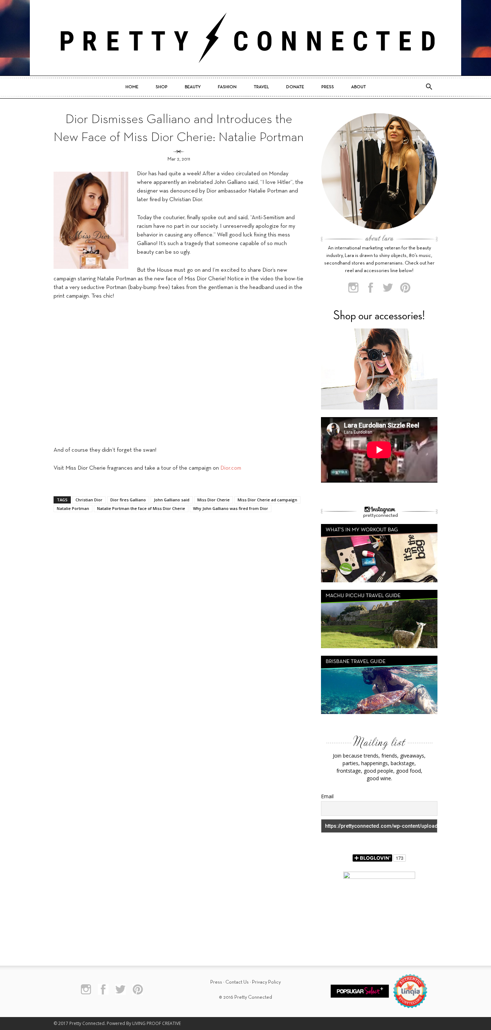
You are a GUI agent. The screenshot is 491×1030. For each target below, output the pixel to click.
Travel (261, 87)
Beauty (193, 87)
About (358, 87)
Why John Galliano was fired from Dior (230, 508)
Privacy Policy (266, 982)
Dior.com (230, 468)
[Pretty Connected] (245, 38)
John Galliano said (171, 499)
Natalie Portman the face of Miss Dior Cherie (141, 508)
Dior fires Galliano (128, 499)
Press (327, 87)
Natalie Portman (73, 508)
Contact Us (237, 982)
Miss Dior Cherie (213, 499)
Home (131, 87)
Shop (162, 87)
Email (327, 796)
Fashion (227, 87)
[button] (428, 87)
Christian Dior (88, 499)
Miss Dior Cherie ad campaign (267, 499)
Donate (295, 87)
